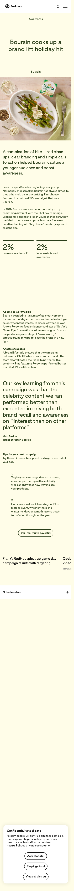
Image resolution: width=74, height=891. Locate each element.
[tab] (33, 562)
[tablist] (35, 562)
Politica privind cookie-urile (33, 845)
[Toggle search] (58, 6)
